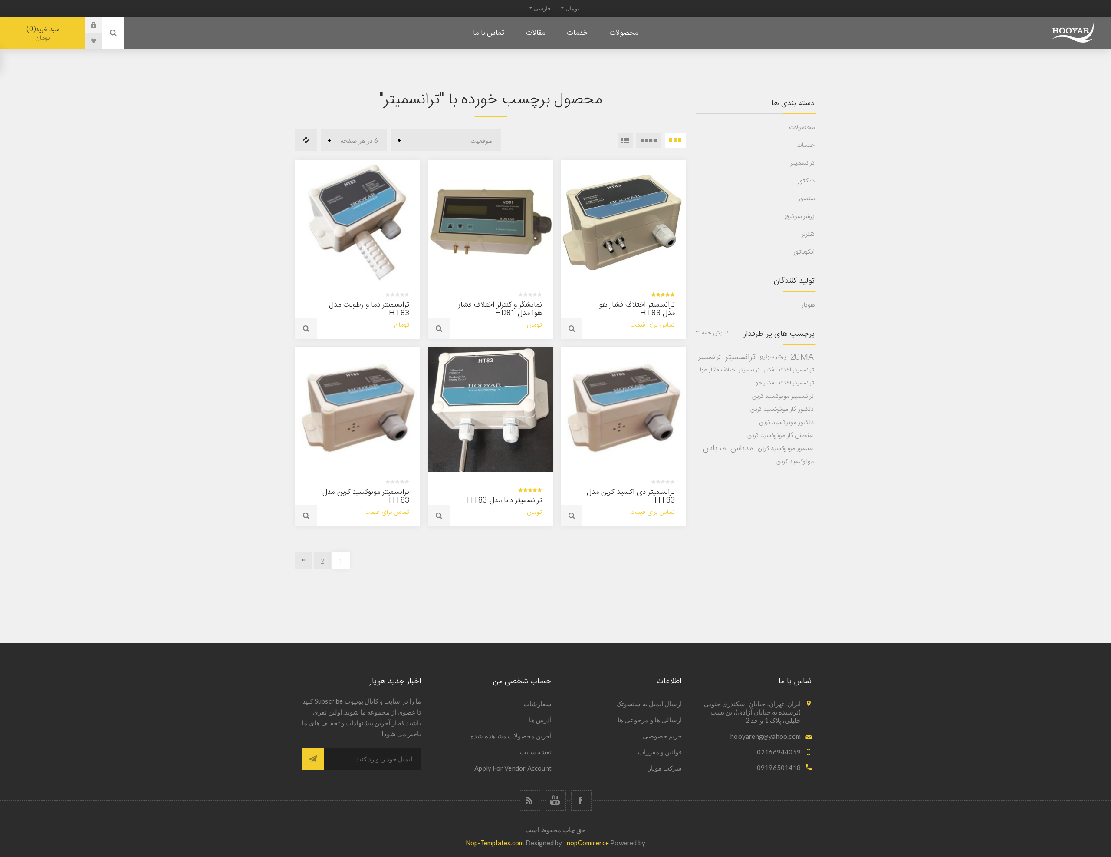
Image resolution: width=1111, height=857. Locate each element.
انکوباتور (804, 252)
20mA (802, 357)
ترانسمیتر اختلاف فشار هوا (729, 370)
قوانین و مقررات (660, 752)
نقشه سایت (536, 752)
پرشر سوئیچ (800, 216)
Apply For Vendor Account (513, 768)
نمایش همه (715, 333)
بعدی (303, 560)
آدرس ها (540, 720)
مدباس (741, 448)
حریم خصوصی (662, 736)
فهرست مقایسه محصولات (306, 140)
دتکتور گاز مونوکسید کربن (782, 409)
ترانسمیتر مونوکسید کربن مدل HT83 (365, 496)
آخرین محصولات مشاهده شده (511, 736)
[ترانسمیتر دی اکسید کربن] (623, 409)
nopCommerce (588, 843)
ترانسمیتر (802, 163)
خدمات (805, 145)
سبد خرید (44, 33)
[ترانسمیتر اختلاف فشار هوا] (623, 222)
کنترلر (808, 234)
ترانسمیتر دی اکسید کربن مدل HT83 (631, 496)
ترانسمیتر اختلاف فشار (789, 370)
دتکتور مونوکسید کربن (786, 422)
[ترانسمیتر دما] (490, 409)
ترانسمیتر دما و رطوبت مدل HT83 (369, 309)
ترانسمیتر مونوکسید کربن (783, 396)
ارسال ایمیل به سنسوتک (649, 704)
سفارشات (537, 704)
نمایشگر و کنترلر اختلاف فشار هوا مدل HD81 (500, 309)
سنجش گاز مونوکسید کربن (780, 435)
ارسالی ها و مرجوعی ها (650, 720)
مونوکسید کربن (795, 462)
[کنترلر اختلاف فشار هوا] (490, 222)
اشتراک (313, 759)
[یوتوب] (556, 800)
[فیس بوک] (581, 800)
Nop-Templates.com (495, 843)
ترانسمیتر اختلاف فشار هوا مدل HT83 (636, 309)
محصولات (802, 127)
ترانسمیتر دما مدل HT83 (504, 500)
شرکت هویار (665, 768)
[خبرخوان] (530, 800)
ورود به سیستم (87, 24)
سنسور (806, 198)
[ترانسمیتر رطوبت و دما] (357, 222)
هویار (808, 305)
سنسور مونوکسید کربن (786, 448)
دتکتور (806, 180)
